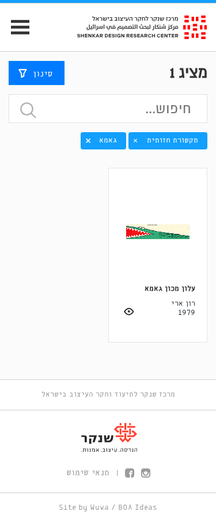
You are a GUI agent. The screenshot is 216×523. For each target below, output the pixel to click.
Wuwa (99, 508)
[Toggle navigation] (15, 27)
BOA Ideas (137, 508)
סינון (42, 74)
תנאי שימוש (87, 473)
